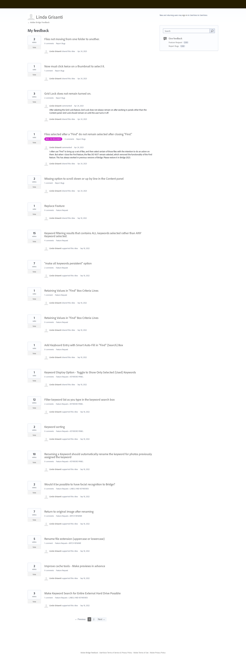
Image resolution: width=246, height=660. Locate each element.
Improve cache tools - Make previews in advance (74, 566)
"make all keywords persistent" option (68, 263)
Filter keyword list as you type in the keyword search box (79, 399)
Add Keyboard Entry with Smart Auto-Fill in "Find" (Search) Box (83, 345)
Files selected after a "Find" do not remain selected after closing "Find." (88, 134)
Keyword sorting (54, 427)
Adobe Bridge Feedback (89, 652)
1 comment (48, 71)
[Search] (212, 31)
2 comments (49, 98)
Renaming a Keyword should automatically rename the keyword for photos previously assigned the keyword (98, 455)
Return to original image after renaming (69, 511)
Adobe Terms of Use (140, 652)
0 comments (49, 43)
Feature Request (62, 210)
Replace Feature (54, 206)
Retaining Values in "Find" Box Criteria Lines (71, 290)
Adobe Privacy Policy (158, 652)
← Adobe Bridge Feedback (39, 22)
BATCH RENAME (76, 516)
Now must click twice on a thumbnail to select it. (74, 66)
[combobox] (187, 31)
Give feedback (175, 38)
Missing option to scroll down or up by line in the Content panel (84, 179)
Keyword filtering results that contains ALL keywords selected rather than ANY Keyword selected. (92, 234)
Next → (101, 619)
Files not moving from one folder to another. (71, 39)
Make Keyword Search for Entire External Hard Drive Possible (82, 593)
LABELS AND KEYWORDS (79, 489)
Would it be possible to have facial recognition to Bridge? (79, 484)
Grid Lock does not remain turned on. (67, 93)
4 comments (69, 139)
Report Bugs (60, 43)
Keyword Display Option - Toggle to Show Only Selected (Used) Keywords (90, 372)
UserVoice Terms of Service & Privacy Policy (115, 652)
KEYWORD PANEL (76, 377)
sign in (184, 15)
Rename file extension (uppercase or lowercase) (74, 539)
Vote (34, 47)
